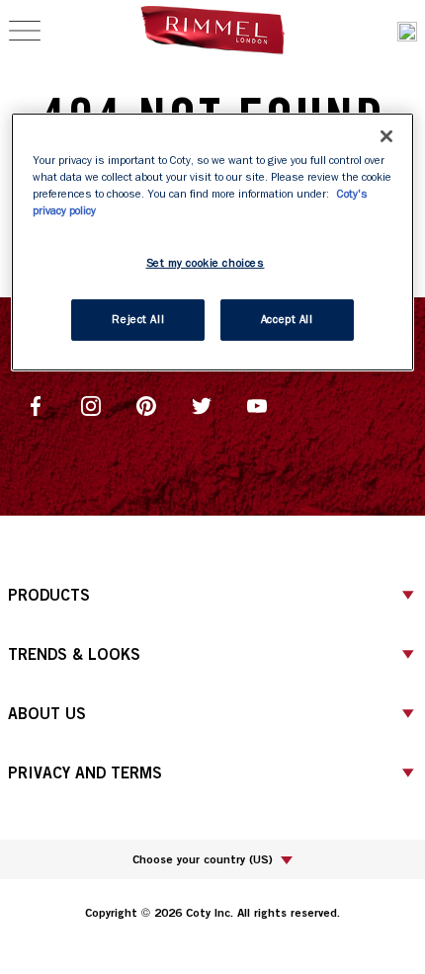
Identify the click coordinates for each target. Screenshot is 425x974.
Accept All (287, 319)
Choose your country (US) (202, 859)
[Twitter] (202, 404)
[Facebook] (35, 404)
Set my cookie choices (205, 263)
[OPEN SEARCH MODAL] (407, 31)
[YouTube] (257, 404)
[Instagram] (91, 404)
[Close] (386, 136)
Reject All (138, 319)
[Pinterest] (146, 404)
